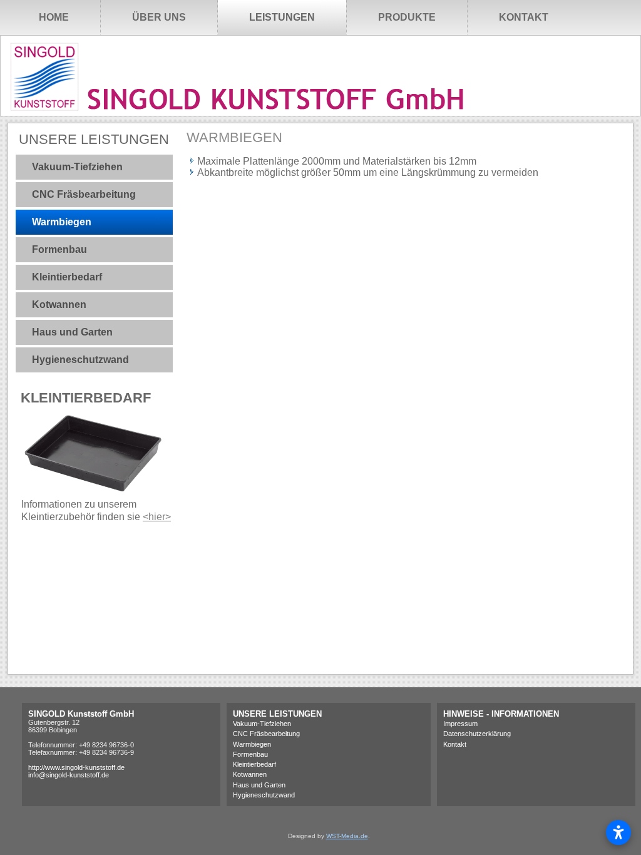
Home (54, 17)
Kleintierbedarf (67, 277)
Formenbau (59, 249)
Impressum (460, 723)
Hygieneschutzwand (80, 359)
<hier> (157, 516)
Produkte (407, 17)
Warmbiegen (61, 222)
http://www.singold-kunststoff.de (76, 767)
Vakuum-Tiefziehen (77, 166)
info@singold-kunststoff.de (68, 775)
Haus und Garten (72, 332)
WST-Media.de (347, 835)
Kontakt (523, 17)
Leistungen (282, 17)
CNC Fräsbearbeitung (84, 194)
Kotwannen (59, 304)
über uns (159, 17)
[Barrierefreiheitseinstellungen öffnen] (618, 832)
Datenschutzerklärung (477, 733)
